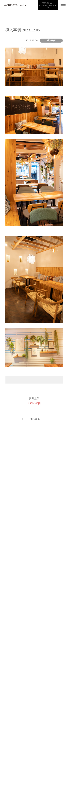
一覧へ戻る (34, 419)
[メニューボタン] (63, 5)
